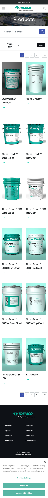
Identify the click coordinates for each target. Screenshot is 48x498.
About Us (29, 430)
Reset (41, 45)
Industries (9, 440)
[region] (24, 478)
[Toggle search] (44, 8)
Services (8, 435)
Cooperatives (31, 440)
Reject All (24, 485)
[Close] (45, 462)
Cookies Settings (24, 478)
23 (44, 55)
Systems (8, 430)
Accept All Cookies (23, 493)
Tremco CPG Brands (23, 2)
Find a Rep (30, 435)
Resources (29, 425)
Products (8, 425)
